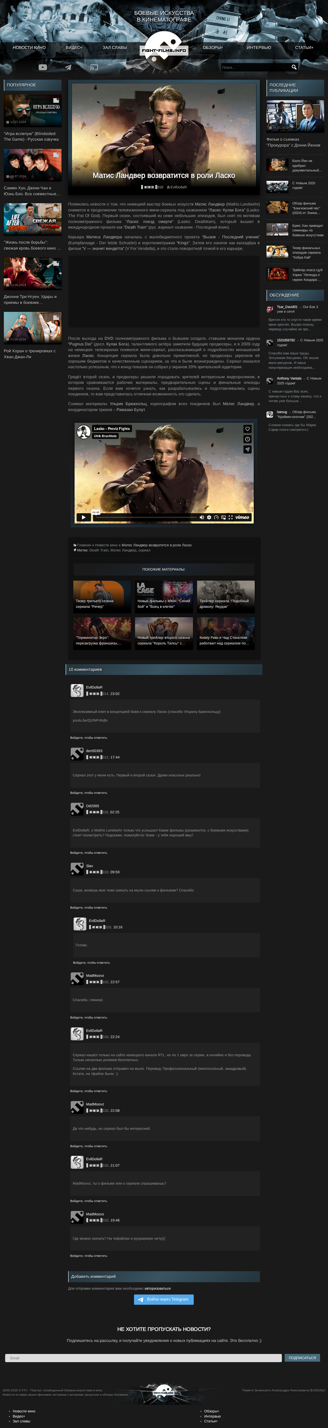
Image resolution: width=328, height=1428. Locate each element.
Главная (84, 545)
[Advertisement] (164, 291)
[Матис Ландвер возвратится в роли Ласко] (164, 137)
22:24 (115, 1037)
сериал (144, 550)
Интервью (259, 47)
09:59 (115, 872)
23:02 (115, 694)
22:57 (115, 982)
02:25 (114, 812)
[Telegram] (68, 67)
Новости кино (29, 47)
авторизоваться (158, 1288)
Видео (73, 47)
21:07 (115, 1165)
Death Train (98, 550)
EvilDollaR (178, 187)
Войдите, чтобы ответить (88, 737)
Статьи (303, 47)
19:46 (115, 1220)
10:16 (117, 927)
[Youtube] (43, 67)
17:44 (115, 757)
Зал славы (115, 47)
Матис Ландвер (123, 550)
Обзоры (212, 47)
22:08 (115, 1110)
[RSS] (94, 67)
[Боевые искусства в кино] (164, 50)
